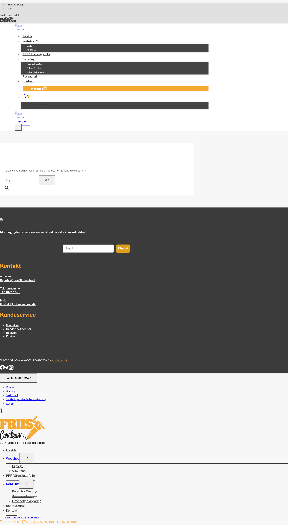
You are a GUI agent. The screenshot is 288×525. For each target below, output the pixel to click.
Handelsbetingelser (18, 329)
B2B (10, 8)
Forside (27, 36)
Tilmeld (123, 248)
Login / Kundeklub (10, 15)
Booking (11, 332)
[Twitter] (7, 368)
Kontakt (28, 81)
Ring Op (23, 121)
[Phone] (2, 21)
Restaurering (31, 76)
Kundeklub (12, 325)
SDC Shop (31, 50)
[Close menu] (1, 411)
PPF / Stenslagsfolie (36, 54)
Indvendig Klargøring (36, 72)
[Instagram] (10, 21)
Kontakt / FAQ (15, 4)
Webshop (37, 88)
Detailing (12, 484)
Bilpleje (30, 46)
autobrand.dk (59, 360)
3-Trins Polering (34, 68)
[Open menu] (18, 127)
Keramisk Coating (35, 64)
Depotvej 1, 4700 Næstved (17, 280)
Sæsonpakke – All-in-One (22, 517)
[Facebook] (6, 21)
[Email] (14, 21)
